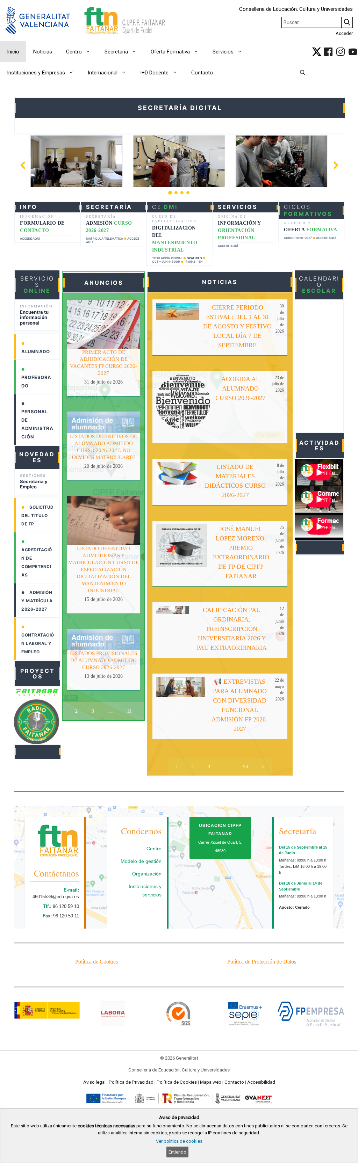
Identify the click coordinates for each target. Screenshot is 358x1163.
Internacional (102, 73)
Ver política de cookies (179, 1141)
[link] (316, 52)
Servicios (223, 52)
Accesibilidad (261, 1082)
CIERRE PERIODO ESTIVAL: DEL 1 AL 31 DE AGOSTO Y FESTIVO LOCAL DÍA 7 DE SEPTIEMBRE (237, 326)
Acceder (344, 33)
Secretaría (116, 52)
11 (129, 711)
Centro (74, 52)
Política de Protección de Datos (261, 962)
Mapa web (210, 1082)
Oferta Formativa (170, 52)
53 (245, 766)
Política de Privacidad (131, 1082)
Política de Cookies (96, 962)
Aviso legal (94, 1082)
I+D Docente (154, 73)
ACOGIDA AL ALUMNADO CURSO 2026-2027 (240, 388)
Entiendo (177, 1152)
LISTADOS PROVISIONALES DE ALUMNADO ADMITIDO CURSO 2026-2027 (103, 660)
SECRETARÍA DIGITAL (180, 107)
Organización (147, 874)
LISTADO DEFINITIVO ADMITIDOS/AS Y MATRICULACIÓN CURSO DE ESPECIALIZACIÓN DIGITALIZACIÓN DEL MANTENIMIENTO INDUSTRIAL (103, 569)
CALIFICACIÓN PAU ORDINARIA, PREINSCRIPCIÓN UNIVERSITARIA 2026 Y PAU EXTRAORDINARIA (232, 628)
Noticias (42, 52)
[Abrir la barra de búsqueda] (302, 72)
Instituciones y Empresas (36, 73)
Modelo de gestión (141, 861)
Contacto (202, 73)
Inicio (13, 52)
